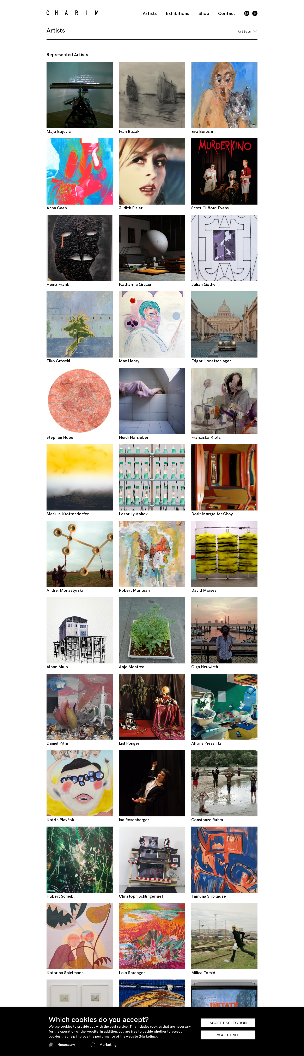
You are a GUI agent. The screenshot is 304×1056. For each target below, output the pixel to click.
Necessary (66, 1045)
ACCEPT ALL (228, 1035)
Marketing (107, 1045)
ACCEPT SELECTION (228, 1023)
